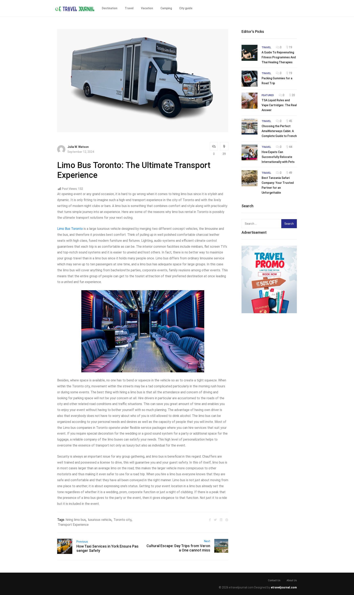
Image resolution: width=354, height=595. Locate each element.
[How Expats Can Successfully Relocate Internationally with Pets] (250, 152)
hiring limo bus (76, 520)
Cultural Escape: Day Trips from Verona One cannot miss (178, 548)
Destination (109, 8)
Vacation (147, 8)
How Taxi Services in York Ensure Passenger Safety (107, 548)
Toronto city (122, 520)
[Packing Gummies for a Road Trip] (250, 79)
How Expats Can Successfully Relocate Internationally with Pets (278, 156)
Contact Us (274, 580)
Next (207, 541)
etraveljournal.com (284, 587)
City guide (185, 8)
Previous (82, 541)
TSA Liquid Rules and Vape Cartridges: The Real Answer (279, 105)
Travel (129, 8)
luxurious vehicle (99, 520)
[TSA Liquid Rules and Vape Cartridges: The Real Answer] (250, 101)
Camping (166, 8)
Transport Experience (73, 525)
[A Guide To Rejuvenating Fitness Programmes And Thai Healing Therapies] (250, 53)
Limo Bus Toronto (70, 229)
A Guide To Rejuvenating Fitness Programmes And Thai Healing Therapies (279, 57)
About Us (292, 580)
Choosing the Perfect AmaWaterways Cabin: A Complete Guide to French (279, 131)
